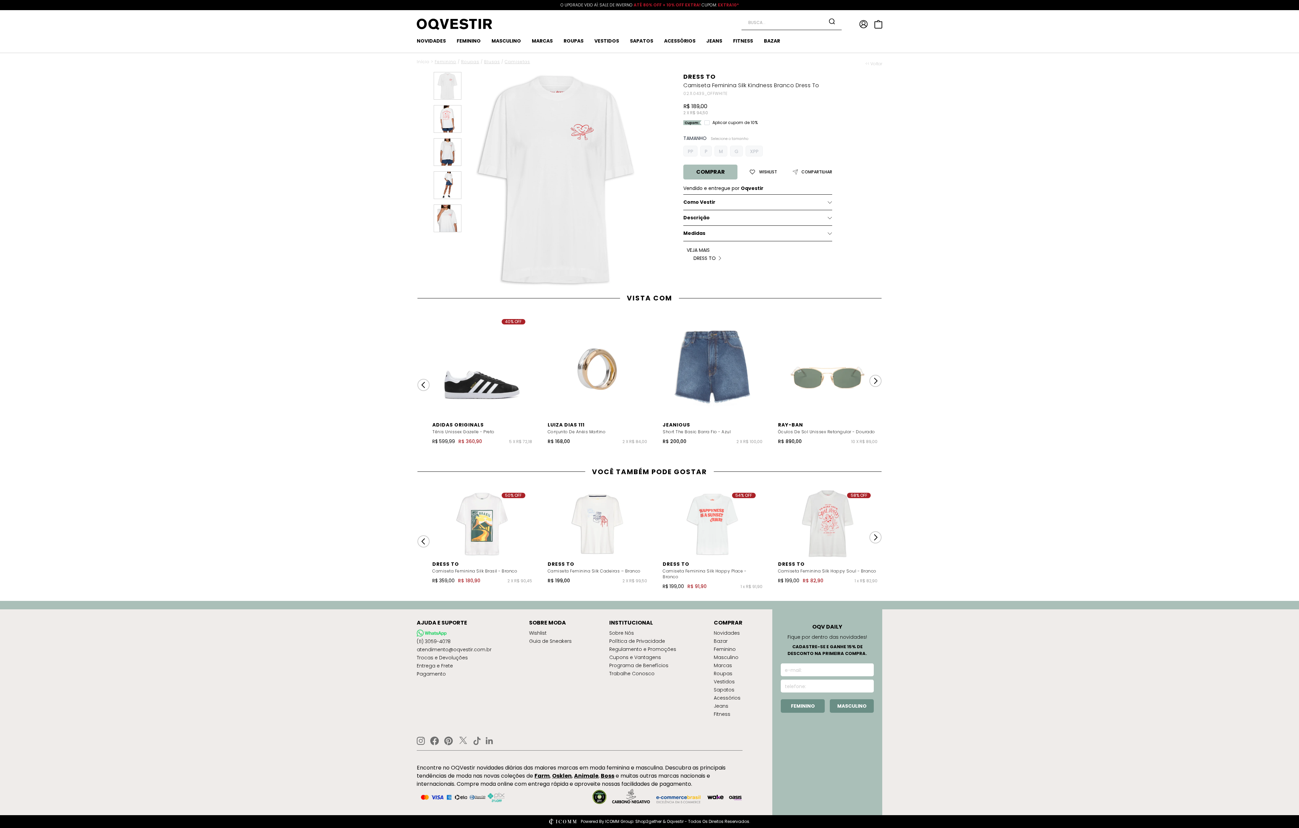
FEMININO (469, 41)
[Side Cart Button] (878, 24)
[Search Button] (832, 21)
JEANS (714, 41)
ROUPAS (574, 41)
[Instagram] (421, 741)
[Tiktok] (477, 740)
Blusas (492, 62)
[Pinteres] (448, 740)
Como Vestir (699, 202)
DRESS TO (699, 76)
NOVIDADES (431, 41)
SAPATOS (641, 41)
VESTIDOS (606, 41)
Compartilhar (816, 172)
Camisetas (517, 62)
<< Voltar (873, 64)
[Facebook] (434, 740)
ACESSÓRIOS (680, 41)
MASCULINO (506, 41)
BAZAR (772, 41)
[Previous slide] (423, 385)
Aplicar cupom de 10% (735, 122)
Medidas (694, 233)
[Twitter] (463, 741)
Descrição (696, 217)
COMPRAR (710, 172)
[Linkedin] (489, 740)
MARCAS (542, 41)
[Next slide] (875, 381)
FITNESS (743, 41)
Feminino (445, 62)
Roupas (470, 62)
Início (423, 62)
